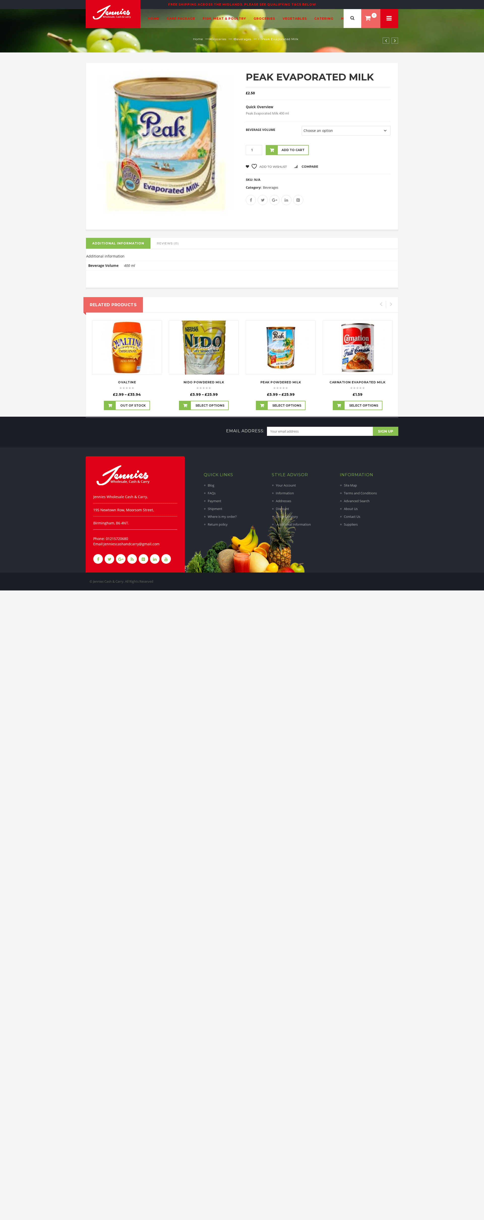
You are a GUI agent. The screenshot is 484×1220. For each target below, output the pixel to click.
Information (285, 493)
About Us (351, 508)
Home (153, 18)
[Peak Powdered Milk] (280, 348)
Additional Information (293, 524)
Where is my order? (222, 516)
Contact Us (352, 516)
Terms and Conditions (360, 493)
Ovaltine (127, 382)
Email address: (245, 431)
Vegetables (295, 18)
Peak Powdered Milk (280, 382)
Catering (324, 18)
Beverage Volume (260, 130)
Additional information (118, 243)
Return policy (218, 524)
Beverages (242, 39)
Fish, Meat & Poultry (224, 18)
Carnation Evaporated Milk (357, 382)
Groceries (264, 18)
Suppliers (351, 524)
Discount (282, 508)
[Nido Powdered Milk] (203, 348)
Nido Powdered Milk (204, 382)
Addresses (283, 501)
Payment (214, 501)
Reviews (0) (168, 243)
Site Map (350, 485)
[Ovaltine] (127, 348)
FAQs (212, 493)
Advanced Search (357, 501)
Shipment (215, 508)
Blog (211, 485)
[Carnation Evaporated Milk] (357, 348)
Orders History (287, 516)
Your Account (286, 485)
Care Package (181, 18)
